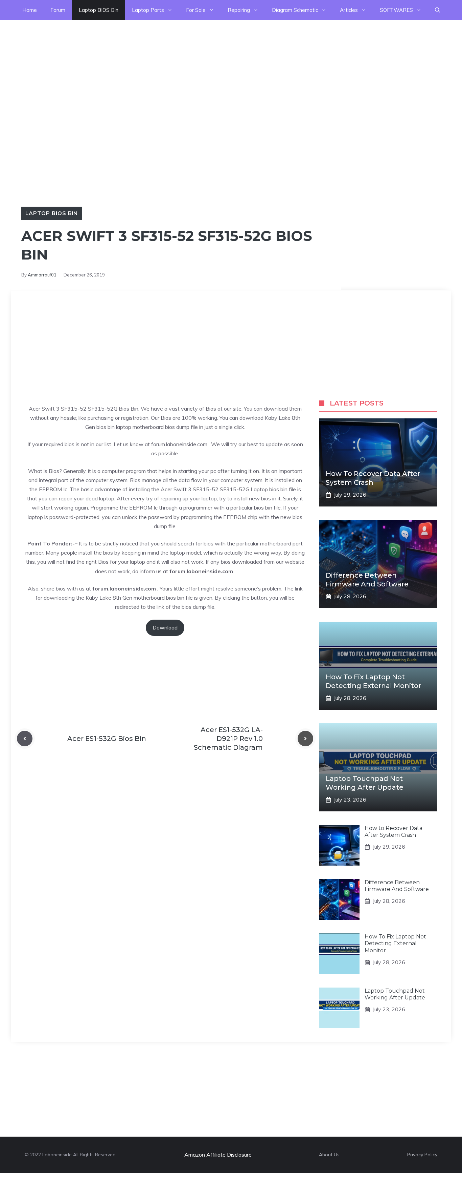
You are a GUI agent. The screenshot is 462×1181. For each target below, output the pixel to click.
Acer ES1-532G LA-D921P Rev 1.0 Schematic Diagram (228, 738)
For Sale (196, 10)
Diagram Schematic (295, 10)
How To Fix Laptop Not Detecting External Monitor (395, 943)
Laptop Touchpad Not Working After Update (395, 994)
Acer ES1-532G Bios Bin (106, 738)
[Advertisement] (203, 67)
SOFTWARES (396, 10)
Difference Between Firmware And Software (397, 886)
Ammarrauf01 (42, 274)
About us (329, 1155)
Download (165, 627)
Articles (349, 10)
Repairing (239, 10)
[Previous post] (25, 738)
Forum (57, 10)
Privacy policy (422, 1155)
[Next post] (305, 738)
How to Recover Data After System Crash (393, 831)
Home (29, 10)
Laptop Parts (148, 10)
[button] (437, 10)
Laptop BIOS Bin (98, 10)
